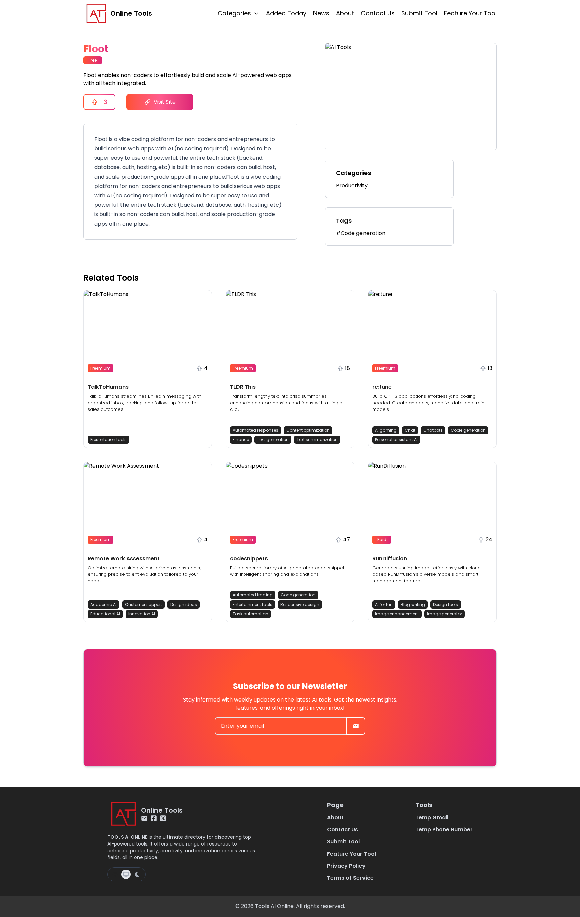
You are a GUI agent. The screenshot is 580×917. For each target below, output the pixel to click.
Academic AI (103, 604)
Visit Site (165, 102)
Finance (241, 439)
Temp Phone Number (444, 829)
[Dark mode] (137, 874)
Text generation (273, 439)
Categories (234, 13)
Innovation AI (141, 614)
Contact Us (378, 13)
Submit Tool (419, 13)
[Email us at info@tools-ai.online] (144, 818)
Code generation (468, 430)
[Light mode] (115, 874)
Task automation (250, 614)
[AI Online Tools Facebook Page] (153, 818)
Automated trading (253, 595)
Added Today (286, 13)
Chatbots (433, 430)
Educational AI (105, 614)
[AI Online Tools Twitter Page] (163, 818)
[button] (147, 369)
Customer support (143, 604)
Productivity (352, 185)
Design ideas (183, 604)
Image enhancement (397, 614)
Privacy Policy (346, 866)
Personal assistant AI (396, 439)
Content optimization (308, 430)
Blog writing (413, 604)
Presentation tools (108, 439)
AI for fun (384, 604)
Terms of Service (350, 878)
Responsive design (299, 604)
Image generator (444, 614)
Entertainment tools (252, 604)
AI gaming (386, 430)
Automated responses (255, 430)
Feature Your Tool (470, 13)
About (345, 13)
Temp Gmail (431, 817)
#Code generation (360, 233)
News (321, 13)
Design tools (445, 604)
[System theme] (126, 874)
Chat (410, 430)
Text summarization (317, 439)
